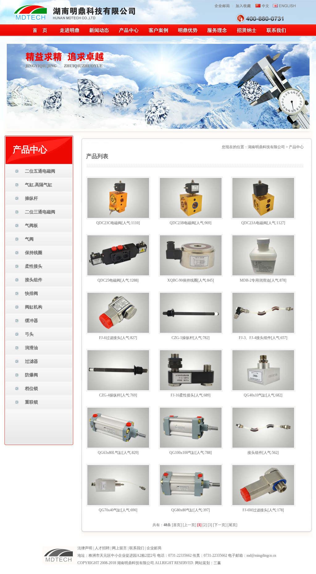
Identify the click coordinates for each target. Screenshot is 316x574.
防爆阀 (31, 375)
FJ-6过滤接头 (110, 338)
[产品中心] (128, 35)
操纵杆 (31, 198)
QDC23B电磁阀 (182, 223)
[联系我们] (276, 35)
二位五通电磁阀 (40, 171)
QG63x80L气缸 (110, 452)
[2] (204, 525)
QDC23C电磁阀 (109, 223)
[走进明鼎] (69, 35)
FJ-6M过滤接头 (255, 510)
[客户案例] (158, 35)
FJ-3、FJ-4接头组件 (255, 338)
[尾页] (232, 525)
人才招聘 (102, 548)
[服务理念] (216, 35)
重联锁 (31, 402)
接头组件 (33, 280)
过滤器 (31, 361)
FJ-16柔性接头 (182, 395)
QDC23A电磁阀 (254, 223)
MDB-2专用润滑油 (255, 280)
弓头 (29, 334)
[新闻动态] (99, 35)
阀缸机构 (33, 307)
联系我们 (136, 548)
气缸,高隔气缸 (38, 184)
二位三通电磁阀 (40, 212)
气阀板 (31, 225)
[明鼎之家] (39, 35)
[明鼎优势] (187, 35)
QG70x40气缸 (110, 510)
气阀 (29, 239)
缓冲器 (31, 320)
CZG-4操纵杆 (110, 395)
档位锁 (31, 388)
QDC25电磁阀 (109, 280)
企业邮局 (154, 548)
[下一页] (220, 525)
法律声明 (84, 548)
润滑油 (31, 348)
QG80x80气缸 (182, 510)
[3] (210, 525)
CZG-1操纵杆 (182, 338)
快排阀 (31, 293)
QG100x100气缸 (182, 452)
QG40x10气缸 (255, 395)
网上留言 (119, 548)
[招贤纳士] (246, 35)
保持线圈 (33, 252)
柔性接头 (33, 266)
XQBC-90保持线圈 (182, 280)
